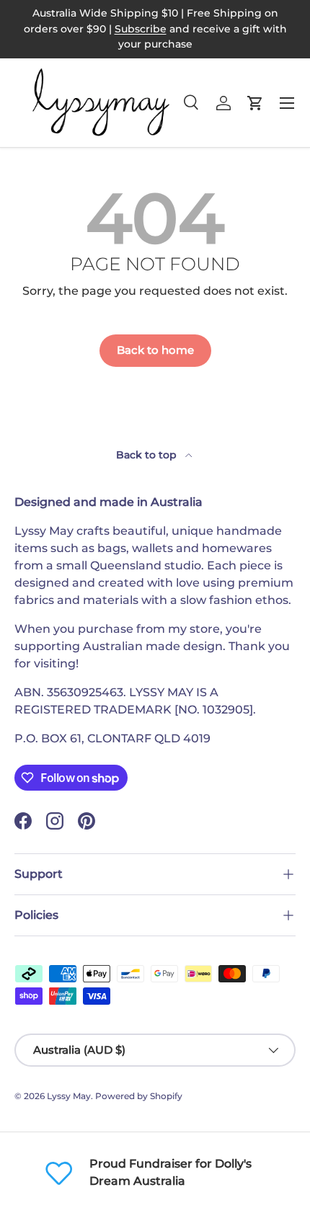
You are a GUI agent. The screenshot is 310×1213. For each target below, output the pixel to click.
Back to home (155, 350)
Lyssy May (69, 1095)
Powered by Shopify (138, 1095)
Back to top (148, 454)
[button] (255, 103)
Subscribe (141, 28)
